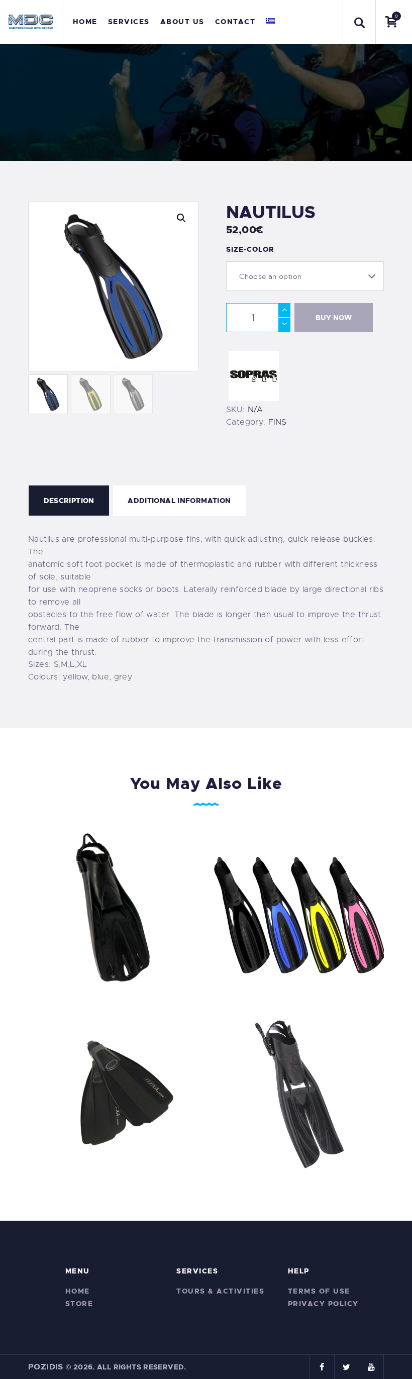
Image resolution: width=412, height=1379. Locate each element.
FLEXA (113, 1094)
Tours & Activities (220, 1291)
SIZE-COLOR (250, 249)
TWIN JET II (299, 1094)
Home (77, 1291)
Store (79, 1303)
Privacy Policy (323, 1303)
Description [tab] (69, 500)
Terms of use (319, 1291)
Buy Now (334, 317)
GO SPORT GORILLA (113, 907)
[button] (181, 218)
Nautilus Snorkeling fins (298, 907)
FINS (277, 422)
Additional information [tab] (179, 500)
